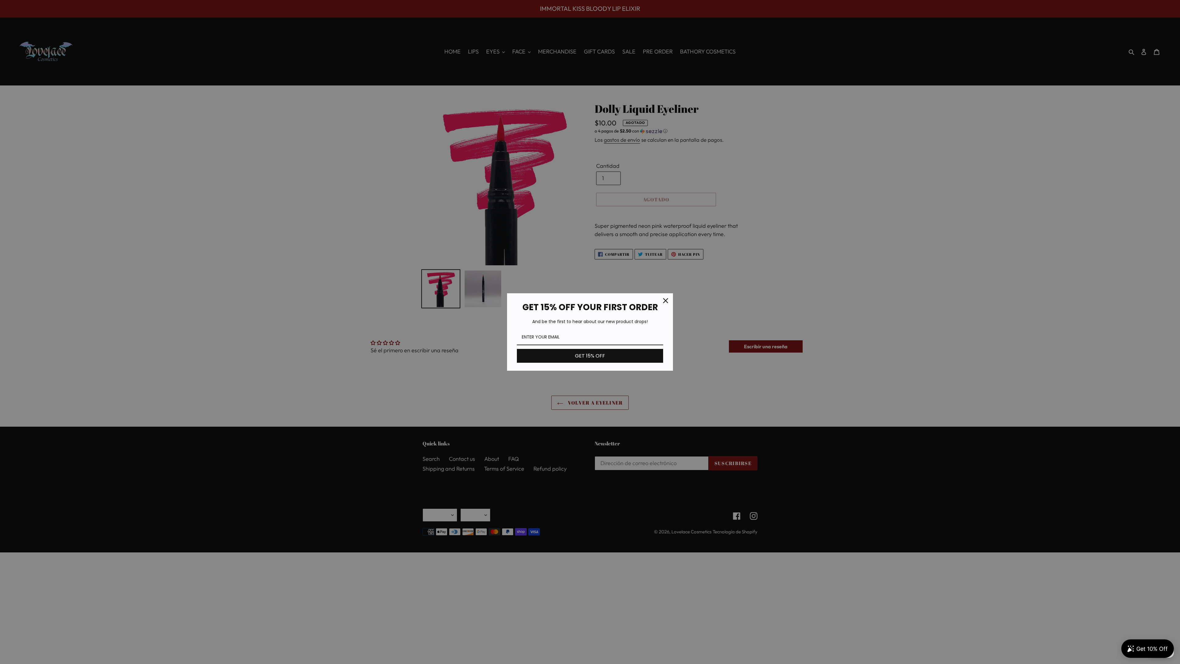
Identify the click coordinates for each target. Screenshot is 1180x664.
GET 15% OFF (590, 355)
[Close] (665, 300)
